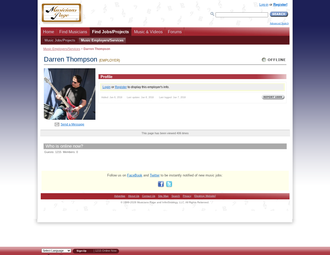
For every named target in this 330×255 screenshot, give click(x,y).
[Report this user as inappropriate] (273, 99)
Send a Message (72, 124)
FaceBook (134, 175)
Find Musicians (73, 32)
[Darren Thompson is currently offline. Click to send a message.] (273, 62)
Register (121, 87)
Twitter (155, 175)
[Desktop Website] (205, 195)
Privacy (187, 195)
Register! (280, 4)
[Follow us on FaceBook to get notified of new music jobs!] (161, 186)
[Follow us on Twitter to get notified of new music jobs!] (169, 186)
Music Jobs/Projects (60, 40)
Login (107, 87)
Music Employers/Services (102, 40)
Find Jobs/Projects (110, 32)
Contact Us (148, 195)
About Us (133, 195)
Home (48, 32)
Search (175, 195)
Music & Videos (148, 32)
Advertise (119, 195)
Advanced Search (279, 23)
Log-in (263, 4)
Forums (175, 32)
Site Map (163, 195)
